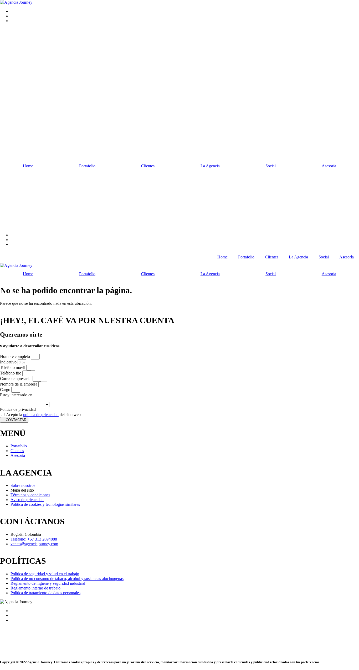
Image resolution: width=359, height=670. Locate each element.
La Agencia (210, 166)
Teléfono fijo (11, 373)
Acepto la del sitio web (43, 414)
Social (270, 166)
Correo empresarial (16, 378)
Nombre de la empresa (19, 384)
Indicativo (9, 362)
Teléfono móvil (13, 367)
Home (28, 166)
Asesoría (346, 257)
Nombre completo (15, 356)
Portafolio (87, 166)
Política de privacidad (18, 409)
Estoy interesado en (16, 395)
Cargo (5, 389)
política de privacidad (41, 414)
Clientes (148, 166)
